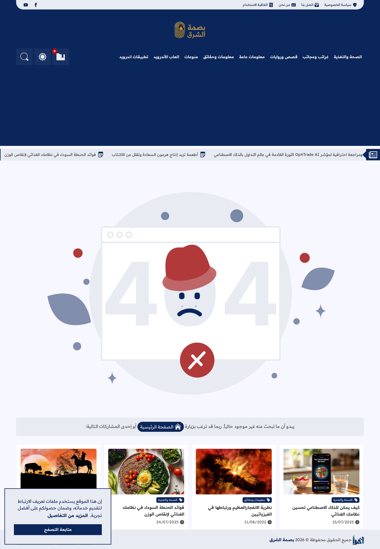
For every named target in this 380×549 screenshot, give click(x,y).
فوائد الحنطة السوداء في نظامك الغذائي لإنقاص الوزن (67, 154)
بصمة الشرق (282, 539)
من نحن (284, 5)
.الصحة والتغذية (343, 500)
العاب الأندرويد (166, 56)
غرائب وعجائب (316, 56)
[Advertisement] (190, 107)
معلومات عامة (252, 56)
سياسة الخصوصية (337, 5)
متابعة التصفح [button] (58, 529)
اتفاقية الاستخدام (255, 5)
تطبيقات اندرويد (133, 56)
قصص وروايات (283, 56)
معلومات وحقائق (218, 56)
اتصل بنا (307, 5)
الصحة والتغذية (348, 56)
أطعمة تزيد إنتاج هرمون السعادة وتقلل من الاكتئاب (172, 154)
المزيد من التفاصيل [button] (68, 515)
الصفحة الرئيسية (156, 427)
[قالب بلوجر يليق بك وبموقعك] (358, 540)
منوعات (191, 56)
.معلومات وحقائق (254, 500)
